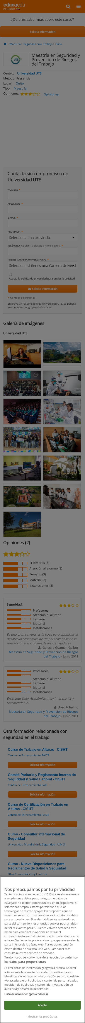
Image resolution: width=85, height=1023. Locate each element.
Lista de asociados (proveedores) (26, 994)
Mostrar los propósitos (42, 1016)
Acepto (42, 1005)
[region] (42, 949)
